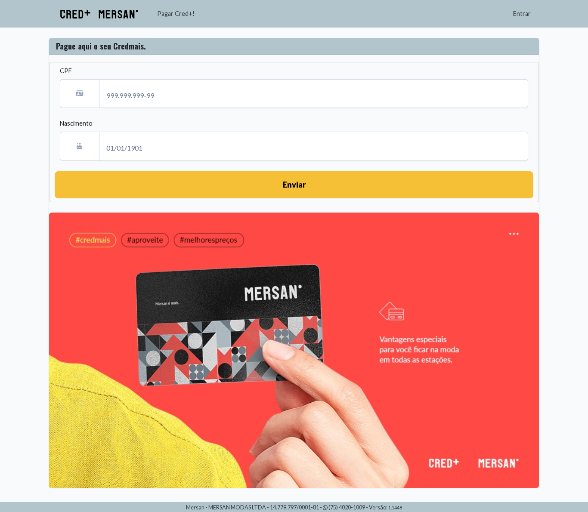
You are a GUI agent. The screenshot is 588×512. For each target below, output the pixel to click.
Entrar (522, 13)
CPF (66, 70)
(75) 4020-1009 (346, 507)
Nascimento (76, 123)
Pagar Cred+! (176, 13)
